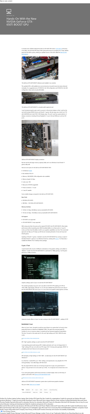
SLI (50, 392)
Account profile (20, 400)
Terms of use (50, 413)
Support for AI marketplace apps (31, 407)
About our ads (79, 413)
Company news (23, 409)
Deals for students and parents (34, 404)
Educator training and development (14, 404)
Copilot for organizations (52, 398)
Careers (6, 409)
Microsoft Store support (43, 400)
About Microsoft (14, 409)
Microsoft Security (13, 406)
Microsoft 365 (31, 406)
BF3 (32, 389)
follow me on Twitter (35, 384)
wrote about (59, 48)
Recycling (72, 413)
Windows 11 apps (11, 400)
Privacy (33, 413)
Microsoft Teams (56, 406)
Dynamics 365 (23, 406)
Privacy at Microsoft (34, 409)
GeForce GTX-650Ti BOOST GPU (42, 374)
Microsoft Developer (6, 407)
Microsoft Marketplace (65, 407)
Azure (85, 406)
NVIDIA (41, 392)
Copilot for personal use (67, 398)
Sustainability (71, 409)
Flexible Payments (10, 402)
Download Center (31, 400)
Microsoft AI (3, 406)
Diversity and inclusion (52, 409)
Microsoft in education (22, 402)
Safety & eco (65, 413)
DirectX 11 (45, 389)
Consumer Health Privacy (7, 413)
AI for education (48, 404)
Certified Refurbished (71, 400)
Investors (43, 409)
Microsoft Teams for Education (52, 402)
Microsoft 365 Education (68, 402)
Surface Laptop (11, 398)
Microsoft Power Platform (43, 406)
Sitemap (17, 413)
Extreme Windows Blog (53, 389)
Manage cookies (40, 413)
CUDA (41, 389)
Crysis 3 (57, 238)
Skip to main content (6, 1)
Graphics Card (35, 392)
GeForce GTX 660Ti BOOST (26, 392)
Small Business (79, 406)
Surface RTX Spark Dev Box (37, 398)
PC (13, 15)
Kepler (30, 170)
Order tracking (60, 400)
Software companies (78, 407)
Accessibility (63, 409)
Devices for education (36, 402)
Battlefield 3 (28, 389)
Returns (53, 400)
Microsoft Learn (17, 407)
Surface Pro (3, 398)
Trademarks (57, 413)
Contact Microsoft (25, 413)
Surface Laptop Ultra (22, 398)
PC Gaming (46, 392)
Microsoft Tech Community (50, 407)
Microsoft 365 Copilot (68, 406)
